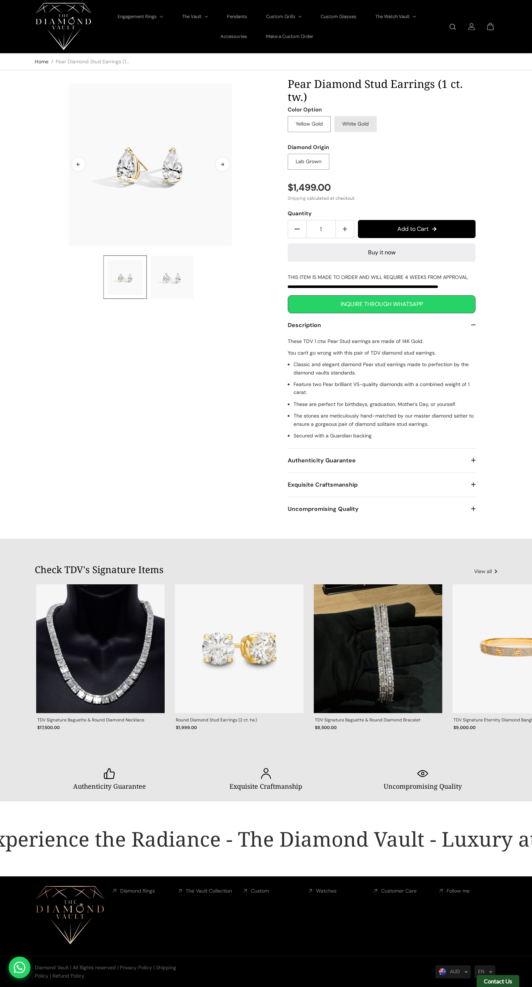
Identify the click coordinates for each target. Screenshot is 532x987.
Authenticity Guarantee (322, 460)
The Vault (192, 16)
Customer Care (399, 891)
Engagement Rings (138, 16)
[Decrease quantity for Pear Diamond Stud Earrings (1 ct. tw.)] (297, 229)
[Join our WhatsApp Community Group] (19, 967)
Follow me (458, 891)
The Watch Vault (393, 16)
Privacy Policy (136, 967)
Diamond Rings (137, 891)
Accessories (233, 36)
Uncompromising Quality (323, 509)
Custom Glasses (338, 16)
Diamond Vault (52, 967)
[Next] (222, 164)
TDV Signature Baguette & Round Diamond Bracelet (368, 720)
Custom (260, 891)
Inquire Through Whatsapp (382, 304)
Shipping (297, 198)
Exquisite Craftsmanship (323, 484)
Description (304, 325)
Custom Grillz (281, 16)
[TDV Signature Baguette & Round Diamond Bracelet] (378, 648)
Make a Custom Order (289, 36)
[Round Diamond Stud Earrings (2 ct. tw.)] (239, 648)
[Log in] (471, 27)
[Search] (453, 27)
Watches (326, 891)
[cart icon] (490, 27)
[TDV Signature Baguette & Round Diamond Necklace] (100, 648)
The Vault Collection (209, 891)
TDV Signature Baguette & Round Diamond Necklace (90, 720)
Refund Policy (68, 976)
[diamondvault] (64, 26)
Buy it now (382, 252)
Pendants (237, 16)
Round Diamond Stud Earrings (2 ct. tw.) (216, 720)
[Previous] (78, 164)
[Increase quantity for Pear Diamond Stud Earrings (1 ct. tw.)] (344, 229)
